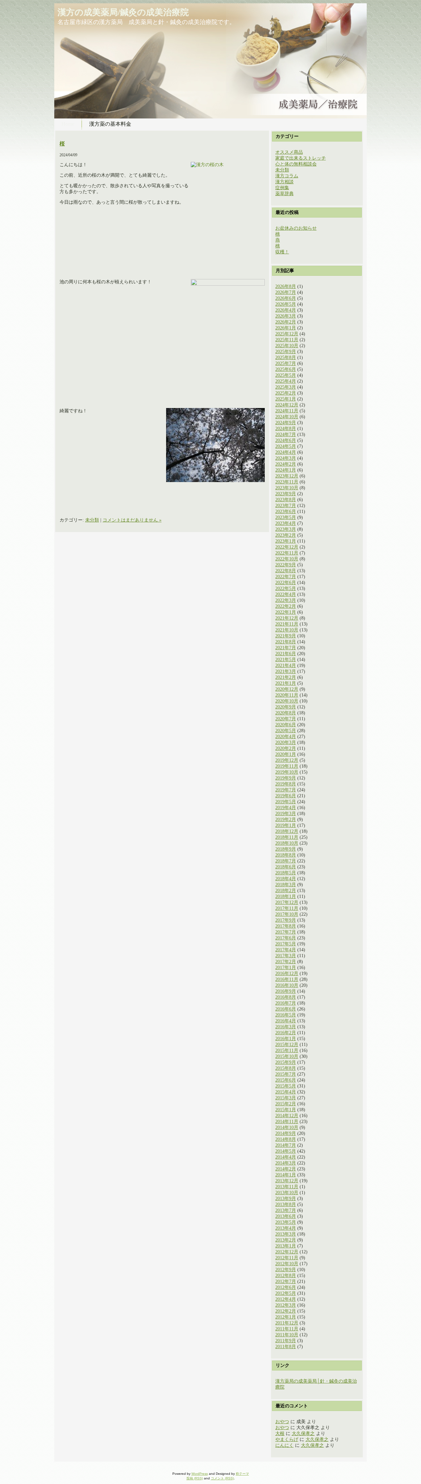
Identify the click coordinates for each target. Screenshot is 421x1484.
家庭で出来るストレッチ (300, 158)
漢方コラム (286, 175)
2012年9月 (285, 1269)
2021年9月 (285, 635)
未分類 (92, 520)
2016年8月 (285, 997)
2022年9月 (285, 564)
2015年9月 (285, 1062)
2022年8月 (285, 570)
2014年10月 (286, 1127)
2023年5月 (285, 517)
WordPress (199, 1473)
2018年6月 (285, 866)
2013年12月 (286, 1180)
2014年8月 (285, 1139)
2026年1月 (285, 327)
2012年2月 (285, 1311)
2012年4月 (285, 1299)
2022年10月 (286, 558)
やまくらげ (286, 1439)
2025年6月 (285, 369)
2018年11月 (286, 837)
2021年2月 (285, 677)
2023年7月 (285, 505)
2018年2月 (285, 890)
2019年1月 (285, 825)
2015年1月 (285, 1109)
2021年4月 (285, 665)
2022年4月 (285, 594)
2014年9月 (285, 1133)
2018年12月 (286, 831)
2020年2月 (285, 748)
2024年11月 (286, 410)
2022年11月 (286, 552)
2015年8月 (285, 1068)
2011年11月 (286, 1328)
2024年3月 (285, 458)
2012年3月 (285, 1305)
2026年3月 (285, 316)
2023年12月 (286, 475)
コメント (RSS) (222, 1478)
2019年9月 (285, 778)
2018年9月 (285, 849)
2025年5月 (285, 375)
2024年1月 (285, 470)
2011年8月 (285, 1346)
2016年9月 (285, 991)
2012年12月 (286, 1251)
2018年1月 (285, 896)
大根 (280, 1433)
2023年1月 (285, 541)
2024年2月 (285, 464)
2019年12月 (286, 760)
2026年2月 (285, 322)
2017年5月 (285, 943)
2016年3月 (285, 1026)
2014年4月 (285, 1157)
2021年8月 (285, 641)
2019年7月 (285, 789)
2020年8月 (285, 712)
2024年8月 (285, 428)
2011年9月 (285, 1340)
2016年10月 (286, 985)
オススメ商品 (289, 152)
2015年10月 (286, 1056)
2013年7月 (285, 1210)
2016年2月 (285, 1032)
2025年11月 (286, 339)
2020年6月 (285, 724)
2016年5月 (285, 1014)
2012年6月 (285, 1287)
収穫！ (282, 251)
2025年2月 (285, 393)
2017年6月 (285, 937)
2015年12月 (286, 1044)
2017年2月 (285, 961)
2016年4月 (285, 1020)
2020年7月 (285, 718)
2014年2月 (285, 1168)
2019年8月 (285, 783)
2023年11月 (286, 481)
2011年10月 (286, 1334)
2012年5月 (285, 1293)
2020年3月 (285, 742)
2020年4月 (285, 736)
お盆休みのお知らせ (296, 228)
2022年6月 (285, 582)
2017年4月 (285, 949)
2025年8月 (285, 357)
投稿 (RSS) (194, 1478)
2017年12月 (286, 902)
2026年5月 (285, 304)
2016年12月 (286, 973)
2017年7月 (285, 932)
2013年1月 (285, 1245)
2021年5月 (285, 659)
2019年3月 (285, 813)
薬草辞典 (284, 193)
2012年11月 (286, 1257)
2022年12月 (286, 547)
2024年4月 (285, 452)
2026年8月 (285, 286)
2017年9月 (285, 920)
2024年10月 (286, 416)
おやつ (282, 1421)
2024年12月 (286, 404)
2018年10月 (286, 843)
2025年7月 (285, 363)
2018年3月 (285, 884)
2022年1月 (285, 612)
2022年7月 (285, 576)
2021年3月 (285, 671)
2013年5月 (285, 1222)
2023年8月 (285, 499)
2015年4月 (285, 1091)
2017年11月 (286, 908)
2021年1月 (285, 683)
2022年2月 (285, 606)
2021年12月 (286, 618)
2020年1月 (285, 754)
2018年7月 (285, 860)
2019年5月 (285, 801)
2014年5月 (285, 1151)
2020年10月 (286, 701)
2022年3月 (285, 600)
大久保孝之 (303, 1433)
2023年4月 (285, 523)
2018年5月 (285, 872)
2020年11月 (286, 695)
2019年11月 (286, 766)
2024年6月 (285, 440)
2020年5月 (285, 730)
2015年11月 (286, 1050)
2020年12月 (286, 689)
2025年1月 (285, 399)
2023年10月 (286, 487)
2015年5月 (285, 1086)
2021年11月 (286, 624)
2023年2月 (285, 535)
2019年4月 (285, 807)
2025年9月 (285, 351)
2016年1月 (285, 1038)
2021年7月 (285, 647)
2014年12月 (286, 1115)
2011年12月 (286, 1322)
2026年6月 (285, 298)
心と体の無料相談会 (296, 164)
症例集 (282, 187)
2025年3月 (285, 387)
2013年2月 (285, 1240)
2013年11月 (286, 1186)
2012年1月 (285, 1317)
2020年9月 (285, 706)
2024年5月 (285, 446)
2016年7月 (285, 1003)
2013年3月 (285, 1234)
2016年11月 (286, 979)
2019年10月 (286, 772)
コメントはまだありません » (132, 520)
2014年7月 (285, 1145)
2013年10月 (286, 1192)
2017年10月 (286, 914)
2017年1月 (285, 967)
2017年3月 (285, 955)
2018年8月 (285, 855)
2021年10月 (286, 629)
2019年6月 (285, 795)
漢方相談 (284, 181)
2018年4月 (285, 878)
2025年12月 (286, 333)
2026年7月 (285, 292)
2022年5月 (285, 588)
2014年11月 (286, 1121)
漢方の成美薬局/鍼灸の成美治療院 (123, 12)
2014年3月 (285, 1163)
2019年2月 (285, 819)
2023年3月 (285, 529)
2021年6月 (285, 653)
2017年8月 (285, 926)
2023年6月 (285, 511)
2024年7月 (285, 434)
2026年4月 (285, 310)
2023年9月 (285, 493)
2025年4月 (285, 381)
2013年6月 (285, 1216)
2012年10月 (286, 1263)
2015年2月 (285, 1103)
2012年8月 (285, 1275)
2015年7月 (285, 1074)
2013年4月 (285, 1228)
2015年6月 (285, 1080)
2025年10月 (286, 345)
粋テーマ (242, 1473)
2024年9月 (285, 422)
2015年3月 (285, 1097)
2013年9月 (285, 1198)
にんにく (284, 1445)
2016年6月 (285, 1009)
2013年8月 (285, 1204)
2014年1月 (285, 1174)
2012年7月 (285, 1281)
